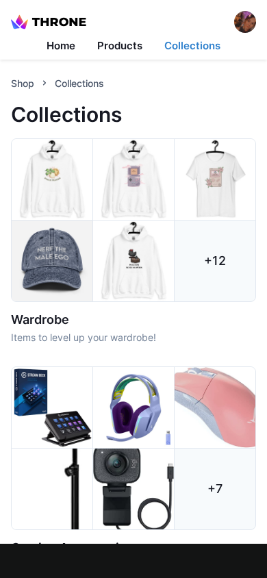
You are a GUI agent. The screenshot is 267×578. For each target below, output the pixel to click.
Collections (192, 45)
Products (119, 45)
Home (61, 45)
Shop (22, 83)
